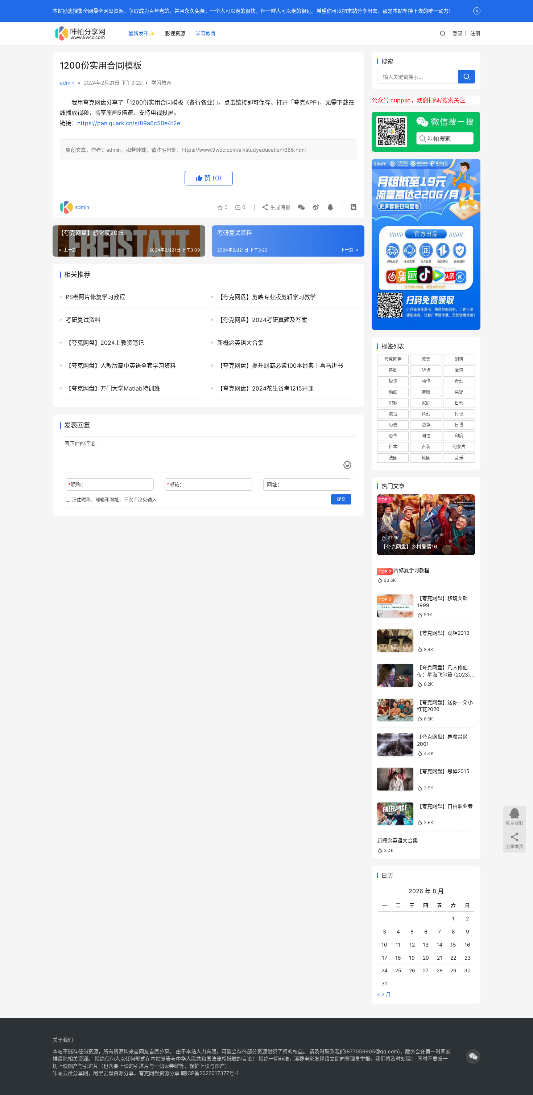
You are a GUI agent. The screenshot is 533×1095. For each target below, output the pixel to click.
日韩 (459, 403)
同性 (426, 435)
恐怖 (393, 435)
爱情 (459, 370)
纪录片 (459, 446)
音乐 (459, 458)
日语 (459, 425)
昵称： (77, 484)
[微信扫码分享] (301, 207)
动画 (393, 392)
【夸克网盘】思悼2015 (443, 771)
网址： (274, 484)
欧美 (426, 359)
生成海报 (279, 207)
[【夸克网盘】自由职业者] (395, 813)
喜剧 (393, 370)
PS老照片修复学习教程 (403, 570)
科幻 (426, 414)
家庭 (426, 403)
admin (67, 82)
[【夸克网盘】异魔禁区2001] (395, 744)
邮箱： (176, 484)
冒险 (426, 392)
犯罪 (393, 403)
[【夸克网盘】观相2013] (395, 640)
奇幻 (459, 381)
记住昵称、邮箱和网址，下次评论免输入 (113, 499)
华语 (426, 370)
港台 (393, 414)
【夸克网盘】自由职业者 (445, 806)
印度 (459, 435)
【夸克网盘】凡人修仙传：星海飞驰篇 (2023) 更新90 (443, 674)
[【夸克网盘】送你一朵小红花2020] (395, 710)
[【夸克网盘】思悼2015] (395, 779)
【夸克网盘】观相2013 (443, 633)
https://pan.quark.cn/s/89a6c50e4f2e (128, 123)
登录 (458, 33)
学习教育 (205, 33)
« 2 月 (384, 994)
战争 (426, 425)
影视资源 (175, 33)
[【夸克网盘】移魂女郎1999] (395, 606)
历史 (393, 425)
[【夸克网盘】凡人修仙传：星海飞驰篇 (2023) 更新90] (395, 675)
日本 (393, 446)
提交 (341, 499)
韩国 (426, 458)
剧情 (459, 359)
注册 (475, 33)
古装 (426, 446)
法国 (393, 458)
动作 (426, 381)
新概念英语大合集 (397, 840)
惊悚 (393, 381)
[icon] (473, 1056)
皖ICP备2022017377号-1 (210, 1073)
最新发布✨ (141, 33)
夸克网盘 (393, 359)
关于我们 (63, 1040)
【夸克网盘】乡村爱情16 (409, 546)
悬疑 (459, 392)
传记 (459, 414)
